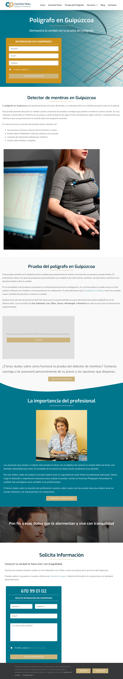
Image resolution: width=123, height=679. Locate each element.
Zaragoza (62, 576)
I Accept (38, 340)
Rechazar (100, 671)
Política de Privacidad (36, 69)
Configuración (28, 675)
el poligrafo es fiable (93, 290)
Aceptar (83, 671)
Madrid (53, 576)
